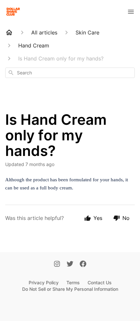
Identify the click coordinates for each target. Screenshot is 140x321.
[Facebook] (83, 264)
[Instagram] (57, 264)
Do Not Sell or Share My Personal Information (70, 289)
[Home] (9, 32)
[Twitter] (70, 264)
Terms (73, 282)
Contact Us (100, 282)
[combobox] (70, 73)
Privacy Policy (44, 282)
